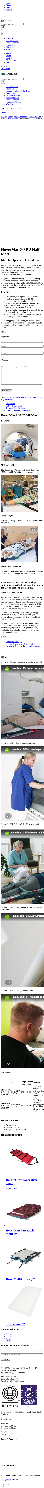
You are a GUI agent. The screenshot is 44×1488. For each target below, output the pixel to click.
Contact (9, 10)
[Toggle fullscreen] (4, 1484)
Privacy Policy (6, 1448)
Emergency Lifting (34, 397)
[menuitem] (10, 38)
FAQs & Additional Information (18, 410)
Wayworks (7, 1480)
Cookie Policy (6, 1444)
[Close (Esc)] (9, 1484)
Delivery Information (9, 1456)
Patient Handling (20, 117)
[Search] (3, 27)
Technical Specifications (15, 408)
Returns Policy (6, 1461)
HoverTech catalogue (14, 642)
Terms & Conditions (9, 1452)
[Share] (7, 1484)
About (8, 5)
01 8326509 (5, 69)
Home (8, 3)
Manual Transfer (35, 117)
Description (10, 404)
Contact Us (5, 112)
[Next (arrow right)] (4, 1486)
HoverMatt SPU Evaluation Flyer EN (20, 644)
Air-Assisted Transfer (9, 119)
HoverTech (9, 399)
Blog (8, 7)
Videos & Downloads (14, 406)
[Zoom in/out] (2, 1484)
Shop (10, 117)
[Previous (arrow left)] (2, 1486)
